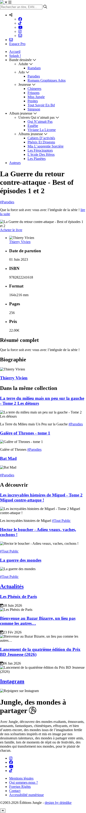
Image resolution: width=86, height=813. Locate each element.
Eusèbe (33, 126)
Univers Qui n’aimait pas (36, 117)
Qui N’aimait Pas (40, 121)
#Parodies (7, 202)
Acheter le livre (11, 230)
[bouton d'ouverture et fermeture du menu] (8, 2)
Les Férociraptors (40, 150)
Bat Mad (8, 458)
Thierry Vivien (20, 242)
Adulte (23, 64)
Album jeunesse (20, 113)
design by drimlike (58, 803)
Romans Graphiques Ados (47, 80)
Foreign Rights (20, 787)
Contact (14, 791)
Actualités (12, 586)
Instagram (12, 681)
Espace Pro (17, 44)
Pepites (33, 101)
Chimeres (34, 89)
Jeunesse (24, 84)
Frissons (33, 93)
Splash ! (15, 56)
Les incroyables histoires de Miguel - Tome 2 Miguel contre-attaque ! (41, 497)
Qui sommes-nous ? (23, 782)
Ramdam (34, 68)
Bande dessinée (20, 60)
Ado (21, 72)
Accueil (14, 52)
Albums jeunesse (30, 134)
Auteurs (15, 163)
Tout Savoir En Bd (41, 105)
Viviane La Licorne (42, 130)
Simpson (34, 109)
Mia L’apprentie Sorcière (46, 146)
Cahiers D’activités (41, 138)
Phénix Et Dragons (41, 142)
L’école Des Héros (41, 154)
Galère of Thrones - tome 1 (25, 433)
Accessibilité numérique (26, 795)
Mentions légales (21, 778)
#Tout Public (61, 521)
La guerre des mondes (20, 560)
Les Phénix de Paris (18, 596)
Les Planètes (37, 159)
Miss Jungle (36, 97)
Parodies (34, 76)
